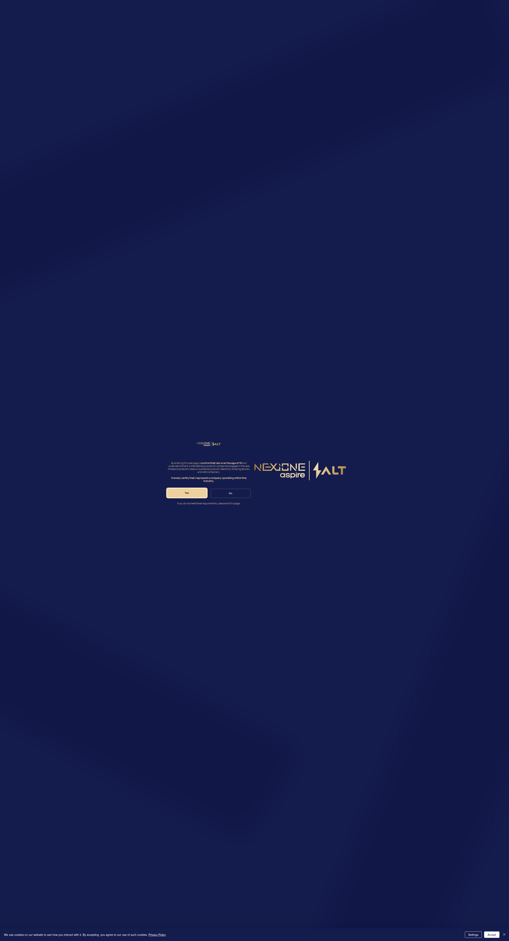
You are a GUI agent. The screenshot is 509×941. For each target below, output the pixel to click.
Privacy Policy (157, 935)
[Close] (504, 934)
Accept (492, 935)
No (230, 493)
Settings (473, 935)
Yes (187, 493)
